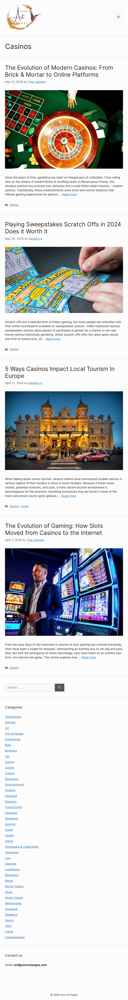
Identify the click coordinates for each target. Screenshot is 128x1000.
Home (9, 841)
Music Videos (14, 897)
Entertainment (14, 784)
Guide (9, 830)
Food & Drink (13, 807)
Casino (14, 205)
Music (9, 892)
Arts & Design (14, 733)
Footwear (11, 813)
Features (11, 801)
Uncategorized (15, 937)
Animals (10, 722)
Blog (8, 745)
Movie (9, 880)
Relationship (13, 903)
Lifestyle (10, 863)
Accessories (13, 716)
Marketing (11, 875)
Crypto (9, 767)
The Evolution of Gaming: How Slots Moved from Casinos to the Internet (54, 529)
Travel (24, 506)
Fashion (10, 790)
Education (11, 779)
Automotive (12, 739)
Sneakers (11, 914)
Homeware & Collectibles (22, 846)
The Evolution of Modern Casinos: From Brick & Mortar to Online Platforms (59, 71)
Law (8, 858)
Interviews (12, 852)
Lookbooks (12, 869)
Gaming (10, 824)
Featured (11, 796)
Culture (10, 773)
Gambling (11, 818)
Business (11, 750)
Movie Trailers (14, 886)
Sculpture (11, 909)
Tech (8, 926)
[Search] (59, 688)
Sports (9, 920)
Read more (69, 194)
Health (9, 835)
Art (7, 728)
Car (7, 756)
